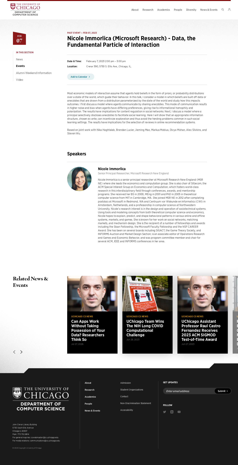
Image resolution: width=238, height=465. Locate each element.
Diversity (191, 9)
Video (19, 79)
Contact (124, 396)
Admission (125, 382)
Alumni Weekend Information (34, 72)
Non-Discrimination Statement (135, 403)
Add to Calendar (79, 76)
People (178, 9)
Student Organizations (131, 389)
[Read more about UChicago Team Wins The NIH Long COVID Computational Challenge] (147, 315)
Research (147, 9)
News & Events (208, 9)
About (135, 9)
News (19, 59)
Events (20, 66)
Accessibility (126, 409)
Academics (163, 9)
